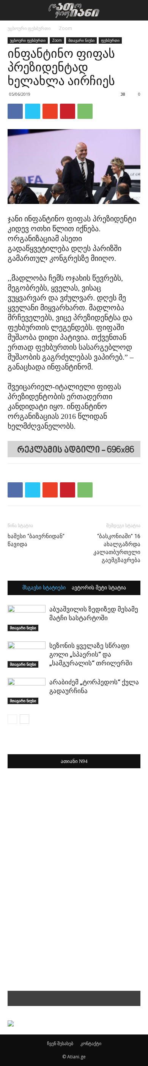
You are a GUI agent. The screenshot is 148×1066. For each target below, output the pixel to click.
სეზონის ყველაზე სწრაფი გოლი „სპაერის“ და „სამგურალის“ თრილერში (90, 654)
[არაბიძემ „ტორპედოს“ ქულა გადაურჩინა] (27, 691)
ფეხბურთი (110, 40)
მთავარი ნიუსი (81, 40)
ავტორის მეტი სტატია (99, 588)
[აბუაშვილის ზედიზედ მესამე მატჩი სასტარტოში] (27, 618)
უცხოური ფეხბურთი (29, 28)
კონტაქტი (90, 1043)
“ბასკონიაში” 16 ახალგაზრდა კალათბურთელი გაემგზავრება (116, 548)
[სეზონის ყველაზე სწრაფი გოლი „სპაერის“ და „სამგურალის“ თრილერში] (27, 654)
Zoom (65, 28)
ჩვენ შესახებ (60, 1043)
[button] (137, 10)
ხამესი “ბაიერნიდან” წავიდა (36, 540)
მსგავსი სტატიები (44, 588)
